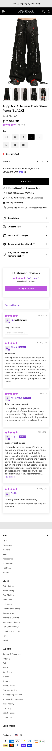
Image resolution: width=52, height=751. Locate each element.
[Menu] (3, 11)
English (6, 735)
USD (21, 735)
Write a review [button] (26, 288)
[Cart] (48, 11)
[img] (11, 315)
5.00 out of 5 (33, 278)
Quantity (6, 161)
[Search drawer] (43, 11)
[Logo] (26, 11)
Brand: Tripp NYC (10, 116)
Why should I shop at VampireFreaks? (17, 254)
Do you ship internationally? (21, 244)
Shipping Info (14, 226)
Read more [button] (10, 476)
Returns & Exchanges (17, 235)
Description (13, 218)
